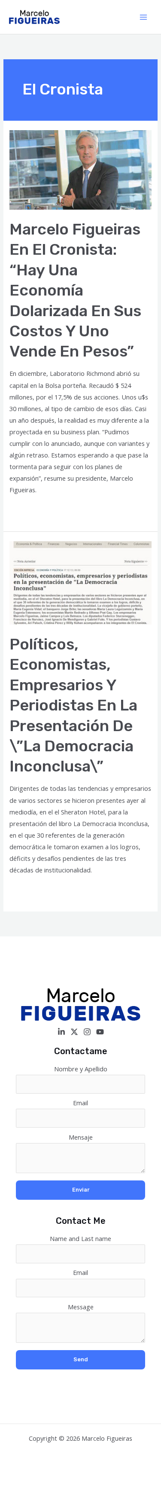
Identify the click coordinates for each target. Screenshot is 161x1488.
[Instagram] (87, 1032)
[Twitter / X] (74, 1032)
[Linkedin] (61, 1032)
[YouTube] (100, 1032)
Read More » (27, 511)
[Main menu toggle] (143, 17)
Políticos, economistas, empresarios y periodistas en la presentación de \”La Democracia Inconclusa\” (73, 705)
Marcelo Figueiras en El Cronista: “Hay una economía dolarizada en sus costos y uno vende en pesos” (75, 290)
